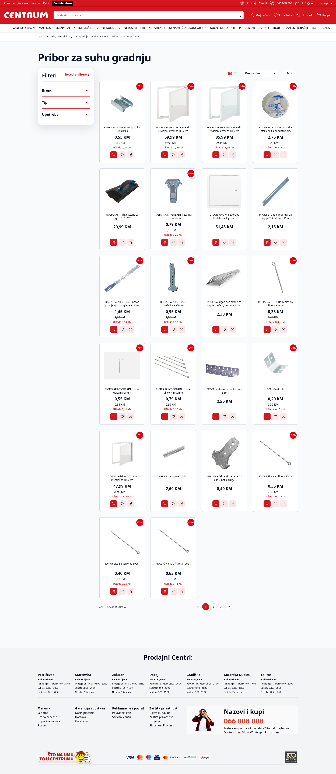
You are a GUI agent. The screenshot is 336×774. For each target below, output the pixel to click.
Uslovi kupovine (159, 713)
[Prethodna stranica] (197, 606)
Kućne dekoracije (223, 28)
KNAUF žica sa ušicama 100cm (173, 563)
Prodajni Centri (257, 3)
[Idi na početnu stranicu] (26, 15)
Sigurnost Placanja (161, 725)
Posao (42, 725)
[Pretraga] (240, 15)
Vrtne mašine (84, 28)
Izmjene (154, 721)
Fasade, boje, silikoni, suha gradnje (67, 36)
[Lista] (235, 73)
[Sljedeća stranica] (228, 606)
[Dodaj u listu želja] (122, 154)
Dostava (80, 717)
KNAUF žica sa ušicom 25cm (275, 476)
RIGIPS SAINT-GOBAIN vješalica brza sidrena (173, 216)
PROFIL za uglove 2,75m (173, 476)
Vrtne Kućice (106, 28)
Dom (40, 36)
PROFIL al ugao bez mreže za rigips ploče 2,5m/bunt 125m (224, 303)
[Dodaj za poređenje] (130, 154)
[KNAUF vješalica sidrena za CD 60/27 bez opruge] (224, 452)
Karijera (23, 3)
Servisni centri (121, 717)
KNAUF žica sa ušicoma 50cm (122, 563)
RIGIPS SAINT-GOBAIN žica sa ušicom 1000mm (173, 390)
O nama (9, 3)
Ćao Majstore (62, 3)
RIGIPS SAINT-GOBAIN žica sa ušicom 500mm (122, 390)
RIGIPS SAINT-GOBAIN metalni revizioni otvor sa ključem (173, 129)
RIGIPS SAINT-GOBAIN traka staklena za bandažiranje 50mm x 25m (275, 131)
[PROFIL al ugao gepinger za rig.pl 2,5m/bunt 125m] (275, 191)
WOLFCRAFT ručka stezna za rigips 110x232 (122, 216)
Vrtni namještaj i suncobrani (185, 28)
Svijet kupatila (150, 28)
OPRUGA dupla (275, 389)
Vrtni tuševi (128, 28)
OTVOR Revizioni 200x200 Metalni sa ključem (224, 216)
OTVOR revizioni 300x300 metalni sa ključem (122, 478)
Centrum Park (40, 3)
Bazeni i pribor (269, 28)
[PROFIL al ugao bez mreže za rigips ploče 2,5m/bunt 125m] (224, 278)
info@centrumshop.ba (317, 3)
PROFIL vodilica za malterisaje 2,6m (224, 390)
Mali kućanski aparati (55, 28)
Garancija (81, 721)
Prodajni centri (47, 717)
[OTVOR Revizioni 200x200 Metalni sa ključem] (224, 191)
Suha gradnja (100, 36)
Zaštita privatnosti (161, 717)
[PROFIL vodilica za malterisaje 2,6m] (224, 365)
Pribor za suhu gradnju (125, 36)
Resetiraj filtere (77, 74)
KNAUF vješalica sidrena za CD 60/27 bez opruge (224, 478)
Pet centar (247, 28)
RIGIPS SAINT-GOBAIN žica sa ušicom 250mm (275, 303)
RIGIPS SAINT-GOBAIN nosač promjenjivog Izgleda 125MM (122, 303)
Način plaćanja (84, 713)
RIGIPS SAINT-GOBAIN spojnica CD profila (122, 129)
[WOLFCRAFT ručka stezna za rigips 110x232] (122, 191)
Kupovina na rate (49, 721)
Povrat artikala (122, 713)
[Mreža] (230, 73)
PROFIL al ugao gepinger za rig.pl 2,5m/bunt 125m (275, 216)
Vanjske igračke (24, 28)
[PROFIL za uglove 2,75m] (173, 452)
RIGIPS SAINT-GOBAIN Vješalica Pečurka (173, 303)
